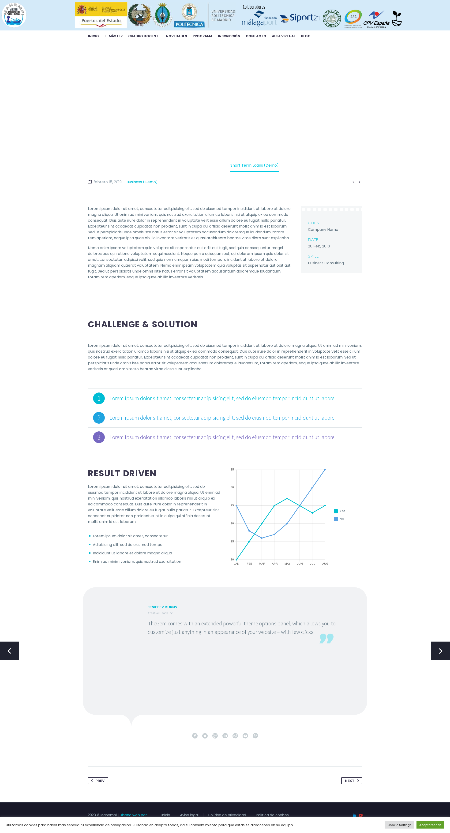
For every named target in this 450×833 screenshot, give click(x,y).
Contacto (256, 36)
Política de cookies (272, 815)
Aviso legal (189, 815)
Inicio (93, 36)
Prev (100, 781)
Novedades (176, 36)
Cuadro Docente (144, 36)
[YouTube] (361, 815)
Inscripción (229, 36)
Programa (202, 36)
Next (350, 781)
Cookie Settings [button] (399, 825)
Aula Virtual (283, 36)
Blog (306, 36)
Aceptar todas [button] (430, 825)
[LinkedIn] (354, 815)
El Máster (114, 36)
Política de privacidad (227, 815)
